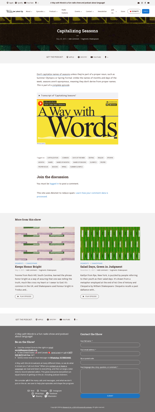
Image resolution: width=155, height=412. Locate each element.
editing (91, 158)
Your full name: (86, 341)
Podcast (52, 11)
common (65, 158)
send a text (56, 352)
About (28, 11)
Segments (85, 39)
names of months (63, 162)
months (41, 162)
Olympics (93, 162)
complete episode (60, 85)
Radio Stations (65, 11)
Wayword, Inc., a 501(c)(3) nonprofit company (77, 407)
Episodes (40, 11)
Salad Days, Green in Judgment (101, 266)
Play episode (25, 296)
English (100, 158)
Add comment (74, 39)
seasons (55, 167)
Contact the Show (91, 334)
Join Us (112, 11)
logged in (54, 183)
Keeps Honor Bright (28, 266)
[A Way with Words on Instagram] (142, 3)
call (64, 352)
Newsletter (102, 11)
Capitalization (52, 158)
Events (77, 11)
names (50, 162)
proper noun (43, 167)
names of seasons (79, 162)
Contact (89, 11)
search (145, 11)
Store (123, 11)
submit (110, 396)
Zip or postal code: (87, 358)
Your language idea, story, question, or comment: (99, 367)
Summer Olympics (76, 167)
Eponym (110, 158)
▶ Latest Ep (18, 11)
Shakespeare (94, 39)
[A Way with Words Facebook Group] (145, 3)
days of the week (79, 158)
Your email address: (88, 350)
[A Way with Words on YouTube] (148, 3)
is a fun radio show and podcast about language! (77, 3)
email (34, 348)
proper (102, 162)
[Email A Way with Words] (138, 3)
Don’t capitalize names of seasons (53, 74)
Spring (64, 167)
